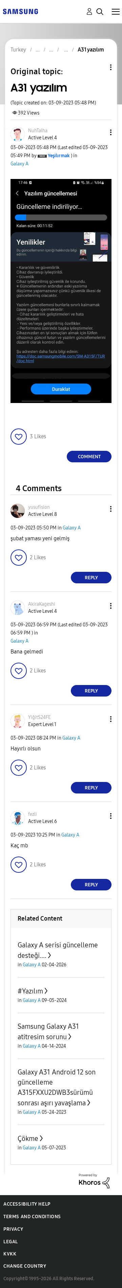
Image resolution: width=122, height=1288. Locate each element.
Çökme (28, 1138)
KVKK (9, 1254)
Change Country (24, 1266)
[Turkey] (20, 11)
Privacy (13, 1229)
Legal (10, 1242)
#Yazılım (30, 991)
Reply (91, 578)
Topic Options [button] (99, 67)
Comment (89, 457)
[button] (99, 132)
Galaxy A (19, 164)
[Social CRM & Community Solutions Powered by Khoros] (94, 1181)
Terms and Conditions (32, 1217)
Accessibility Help (26, 1204)
